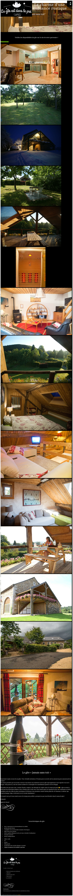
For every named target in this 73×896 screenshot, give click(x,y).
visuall (18, 894)
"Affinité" (8, 872)
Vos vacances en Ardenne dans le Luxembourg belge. (16, 890)
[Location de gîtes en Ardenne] (16, 16)
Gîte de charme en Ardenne (13, 871)
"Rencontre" (9, 876)
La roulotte (9, 877)
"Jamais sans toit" (10, 874)
